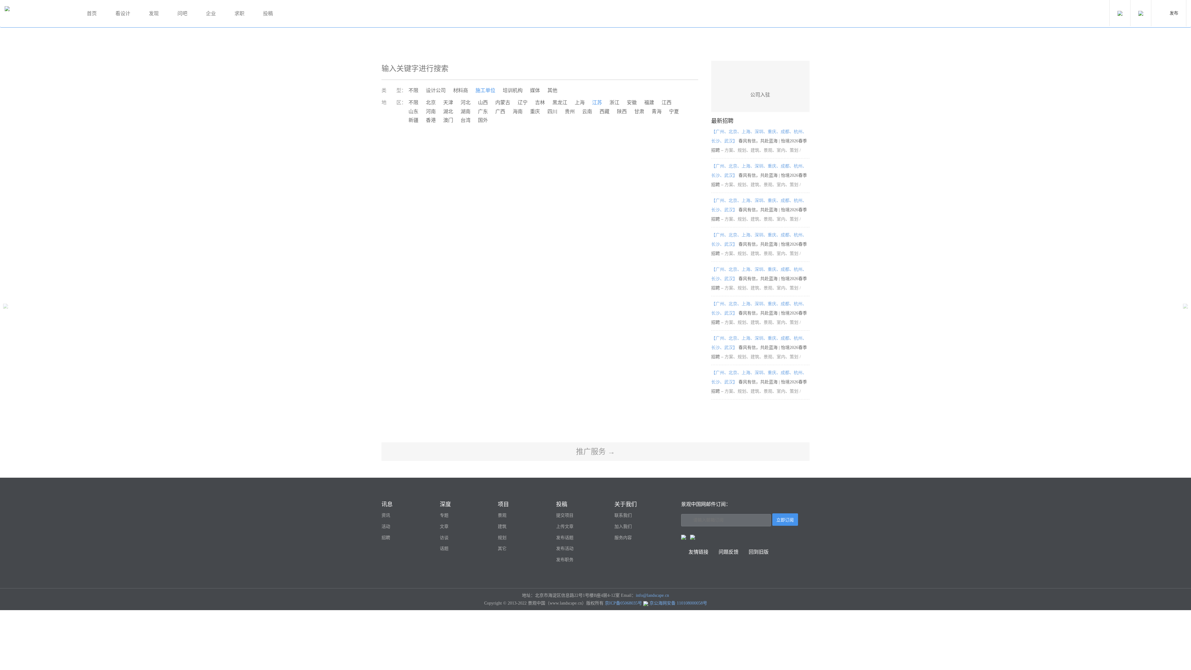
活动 (385, 526)
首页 (92, 13)
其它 (502, 548)
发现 (154, 13)
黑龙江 (559, 102)
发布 (1174, 13)
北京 (431, 102)
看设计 (122, 13)
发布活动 (564, 548)
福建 (649, 102)
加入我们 (623, 526)
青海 (657, 111)
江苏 (597, 102)
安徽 (632, 102)
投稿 (268, 13)
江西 (666, 102)
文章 (444, 526)
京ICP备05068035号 (623, 603)
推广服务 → (595, 452)
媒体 (535, 90)
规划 (502, 537)
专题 (444, 515)
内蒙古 (502, 102)
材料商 (460, 90)
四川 (552, 111)
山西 (483, 102)
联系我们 (623, 515)
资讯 (385, 515)
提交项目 (564, 515)
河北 (466, 102)
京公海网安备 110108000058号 (678, 603)
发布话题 (564, 537)
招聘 (385, 537)
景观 (502, 515)
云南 (587, 111)
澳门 (448, 120)
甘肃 (639, 111)
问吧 (182, 13)
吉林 (540, 102)
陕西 (622, 111)
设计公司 (436, 90)
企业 (211, 13)
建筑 (502, 526)
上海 (580, 102)
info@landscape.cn (652, 595)
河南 (431, 111)
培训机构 (513, 90)
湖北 (448, 111)
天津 (448, 102)
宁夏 (674, 111)
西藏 (604, 111)
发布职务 (564, 559)
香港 (431, 120)
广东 (483, 111)
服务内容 (623, 537)
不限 (413, 90)
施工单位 (485, 90)
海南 (518, 111)
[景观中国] (39, 13)
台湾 (466, 120)
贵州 (570, 111)
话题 (444, 548)
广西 (500, 111)
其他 (552, 90)
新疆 (413, 120)
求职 (239, 13)
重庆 (535, 111)
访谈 (444, 537)
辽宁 (523, 102)
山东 (413, 111)
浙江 (614, 102)
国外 (483, 120)
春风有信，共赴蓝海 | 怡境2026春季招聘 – (759, 141)
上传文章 (564, 526)
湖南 (466, 111)
